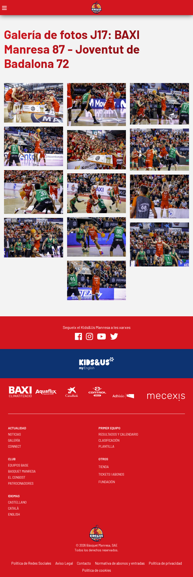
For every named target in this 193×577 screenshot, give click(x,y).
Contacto (84, 563)
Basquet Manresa (22, 471)
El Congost (16, 477)
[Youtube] (101, 336)
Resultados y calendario (118, 434)
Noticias (14, 434)
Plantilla (106, 446)
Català (13, 508)
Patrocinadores (20, 483)
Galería (14, 440)
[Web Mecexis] (166, 396)
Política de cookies (96, 570)
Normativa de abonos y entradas (120, 563)
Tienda (104, 467)
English (14, 514)
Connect (14, 446)
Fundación (107, 482)
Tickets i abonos (111, 474)
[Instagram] (89, 336)
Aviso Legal (64, 563)
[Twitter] (114, 336)
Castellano (17, 502)
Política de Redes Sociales (31, 563)
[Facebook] (78, 336)
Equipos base (18, 465)
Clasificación (109, 440)
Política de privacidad (165, 563)
